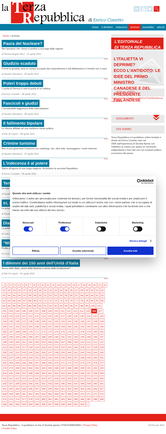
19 (89, 285)
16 (73, 285)
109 (50, 311)
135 (11, 321)
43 (4, 295)
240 (69, 352)
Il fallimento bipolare (22, 123)
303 (63, 373)
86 (19, 306)
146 (82, 321)
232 (17, 352)
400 (69, 404)
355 (89, 388)
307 (89, 373)
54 (61, 295)
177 (76, 331)
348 (43, 388)
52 (50, 295)
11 (48, 285)
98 (81, 306)
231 (11, 352)
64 (9, 300)
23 (4, 290)
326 (4, 383)
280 (17, 368)
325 (102, 378)
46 (19, 295)
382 (56, 399)
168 (17, 331)
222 (56, 347)
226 (82, 347)
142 (56, 321)
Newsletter (148, 27)
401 (76, 404)
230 (4, 352)
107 (37, 311)
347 (37, 388)
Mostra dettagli (138, 241)
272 (69, 363)
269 (50, 363)
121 (24, 316)
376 (17, 399)
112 (69, 311)
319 (63, 378)
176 (69, 331)
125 (50, 316)
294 (4, 373)
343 (11, 388)
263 (11, 363)
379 (37, 399)
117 (100, 311)
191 (63, 337)
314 (30, 378)
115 (88, 311)
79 (87, 300)
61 (97, 295)
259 (89, 357)
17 (79, 285)
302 (56, 373)
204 (43, 342)
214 (4, 347)
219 (37, 347)
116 (94, 311)
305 (76, 373)
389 (102, 399)
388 (95, 399)
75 (66, 300)
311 (11, 378)
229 (102, 347)
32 (50, 290)
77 (76, 300)
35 (66, 290)
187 (37, 337)
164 (95, 326)
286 (56, 368)
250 (30, 357)
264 (17, 363)
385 (76, 399)
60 (92, 295)
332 (43, 383)
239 (63, 352)
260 (95, 357)
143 (63, 321)
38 (81, 290)
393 (24, 404)
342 (4, 388)
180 (95, 331)
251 (37, 357)
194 (82, 337)
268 (43, 363)
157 (50, 326)
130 (82, 316)
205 (50, 342)
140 (43, 321)
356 (95, 388)
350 (56, 388)
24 (9, 290)
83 (4, 306)
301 (50, 373)
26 (19, 290)
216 (17, 347)
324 (95, 378)
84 (9, 306)
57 (76, 295)
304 (69, 373)
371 (89, 394)
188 (43, 337)
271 (63, 363)
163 (89, 326)
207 (63, 342)
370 (82, 394)
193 (76, 337)
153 (24, 326)
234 (30, 352)
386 (82, 399)
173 (50, 331)
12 (53, 285)
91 (45, 306)
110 (56, 311)
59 (87, 295)
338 (82, 383)
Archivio (134, 27)
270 (56, 363)
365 (50, 394)
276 (95, 363)
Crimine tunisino (19, 143)
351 (63, 388)
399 (63, 404)
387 (89, 399)
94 (61, 306)
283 (37, 368)
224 (69, 347)
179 (89, 331)
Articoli (161, 27)
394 (30, 404)
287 (63, 368)
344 (17, 388)
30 (40, 290)
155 (37, 326)
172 (43, 331)
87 (24, 306)
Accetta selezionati (83, 250)
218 (30, 347)
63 (4, 300)
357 (102, 388)
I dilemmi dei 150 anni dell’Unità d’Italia (40, 263)
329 (24, 383)
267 (37, 363)
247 (11, 357)
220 (43, 347)
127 (63, 316)
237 (50, 352)
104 (17, 311)
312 (17, 378)
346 (30, 388)
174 (56, 331)
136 (17, 321)
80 (92, 300)
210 (82, 342)
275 (89, 363)
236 (43, 352)
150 (4, 326)
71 (45, 300)
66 (19, 300)
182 (4, 337)
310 (4, 378)
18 (84, 285)
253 (50, 357)
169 (24, 331)
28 (30, 290)
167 (11, 331)
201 (24, 342)
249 (24, 357)
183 (11, 337)
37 (76, 290)
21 (99, 285)
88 (30, 306)
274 (82, 363)
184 (17, 337)
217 (24, 347)
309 (102, 373)
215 (11, 347)
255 (63, 357)
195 (89, 337)
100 (93, 306)
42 (102, 290)
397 (50, 404)
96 (71, 306)
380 (43, 399)
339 (89, 383)
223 (63, 347)
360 (17, 394)
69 (35, 300)
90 (40, 306)
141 (50, 321)
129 (75, 316)
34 (61, 290)
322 (82, 378)
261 (102, 357)
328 (17, 383)
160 (69, 326)
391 (11, 404)
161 (76, 326)
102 (4, 311)
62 (102, 295)
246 (4, 357)
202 (30, 342)
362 (30, 394)
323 (89, 378)
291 (89, 368)
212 (95, 342)
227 (89, 347)
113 (75, 311)
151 (11, 326)
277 (102, 363)
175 (63, 331)
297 (24, 373)
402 (82, 404)
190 (56, 337)
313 (24, 378)
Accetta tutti (130, 250)
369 (76, 394)
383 (63, 399)
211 (89, 342)
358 (4, 394)
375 (11, 399)
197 (102, 337)
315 (37, 378)
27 (24, 290)
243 (89, 352)
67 (24, 300)
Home (95, 27)
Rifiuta (35, 250)
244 (95, 352)
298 (30, 373)
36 (71, 290)
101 (99, 306)
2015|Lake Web (156, 425)
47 (24, 295)
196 (95, 337)
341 (102, 383)
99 (87, 306)
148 (95, 321)
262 (4, 363)
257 (76, 357)
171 (37, 331)
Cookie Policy (10, 428)
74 (61, 300)
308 (95, 373)
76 (71, 300)
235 (37, 352)
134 (4, 321)
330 (30, 383)
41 (97, 290)
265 (24, 363)
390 (4, 404)
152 (17, 326)
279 (11, 368)
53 (55, 295)
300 (43, 373)
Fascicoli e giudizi (20, 103)
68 (30, 300)
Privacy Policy (90, 425)
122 (30, 316)
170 (30, 331)
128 (69, 316)
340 (95, 383)
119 (11, 316)
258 (82, 357)
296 (17, 373)
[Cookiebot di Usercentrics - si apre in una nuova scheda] (139, 181)
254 (56, 357)
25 (14, 290)
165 (102, 326)
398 (56, 404)
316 (43, 378)
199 (11, 342)
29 (35, 290)
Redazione (121, 27)
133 (101, 316)
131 (88, 316)
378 (30, 399)
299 (37, 373)
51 (45, 295)
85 (14, 306)
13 (58, 285)
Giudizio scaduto (19, 63)
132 (95, 316)
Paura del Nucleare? (22, 43)
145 (76, 321)
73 (55, 300)
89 (35, 306)
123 (37, 316)
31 (45, 290)
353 (76, 388)
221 (50, 347)
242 (82, 352)
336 (69, 383)
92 (50, 306)
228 (95, 347)
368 (69, 394)
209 (76, 342)
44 (9, 295)
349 (50, 388)
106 (30, 311)
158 (56, 326)
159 (63, 326)
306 (82, 373)
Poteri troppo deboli (22, 83)
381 (50, 399)
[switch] (64, 229)
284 (43, 368)
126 (56, 316)
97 (76, 306)
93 (55, 306)
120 (17, 316)
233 (24, 352)
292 (95, 368)
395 (37, 404)
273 (76, 363)
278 (4, 368)
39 (87, 290)
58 (81, 295)
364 (43, 394)
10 (43, 285)
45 (14, 295)
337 (76, 383)
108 (43, 311)
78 (81, 300)
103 (11, 311)
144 (69, 321)
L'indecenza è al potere (25, 163)
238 (56, 352)
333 (50, 383)
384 (69, 399)
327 (11, 383)
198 (4, 342)
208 (69, 342)
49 (35, 295)
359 (11, 394)
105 (24, 311)
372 (95, 394)
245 (102, 352)
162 (82, 326)
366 (56, 394)
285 (50, 368)
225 (76, 347)
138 (30, 321)
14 (63, 285)
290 (82, 368)
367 (63, 394)
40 (92, 290)
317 (50, 378)
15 (68, 285)
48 (30, 295)
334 (56, 383)
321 (76, 378)
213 (102, 342)
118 (4, 316)
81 (97, 300)
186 (30, 337)
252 (43, 357)
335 (63, 383)
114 (81, 311)
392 (17, 404)
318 (56, 378)
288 (69, 368)
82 (102, 300)
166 (4, 331)
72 (50, 300)
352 (69, 388)
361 (24, 394)
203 (37, 342)
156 (43, 326)
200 (17, 342)
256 (69, 357)
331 (37, 383)
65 (14, 300)
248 (17, 357)
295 (11, 373)
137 (24, 321)
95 (66, 306)
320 (69, 378)
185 (24, 337)
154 (30, 326)
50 (40, 295)
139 (37, 321)
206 (56, 342)
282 (30, 368)
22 (105, 285)
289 (76, 368)
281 (24, 368)
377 (24, 399)
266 (30, 363)
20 (94, 285)
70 (40, 300)
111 (62, 311)
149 (102, 321)
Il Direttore (107, 27)
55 (66, 295)
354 (82, 388)
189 (50, 337)
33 (55, 290)
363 (37, 394)
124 (43, 316)
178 (82, 331)
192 (69, 337)
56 (71, 295)
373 (102, 394)
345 (24, 388)
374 (4, 399)
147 (89, 321)
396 (43, 404)
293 (102, 368)
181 (102, 331)
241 (76, 352)
